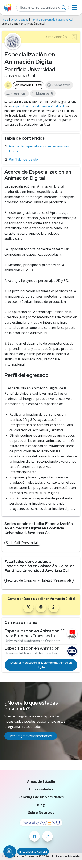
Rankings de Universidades (41, 797)
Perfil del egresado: (23, 159)
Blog (41, 804)
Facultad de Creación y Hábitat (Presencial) (38, 580)
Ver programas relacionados (31, 736)
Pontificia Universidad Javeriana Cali (52, 19)
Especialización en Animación (32, 648)
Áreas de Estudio (41, 781)
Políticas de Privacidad (66, 856)
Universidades (19, 19)
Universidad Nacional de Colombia (31, 653)
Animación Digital (28, 85)
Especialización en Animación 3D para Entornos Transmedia (35, 633)
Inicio (5, 19)
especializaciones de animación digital (38, 106)
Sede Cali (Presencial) (22, 542)
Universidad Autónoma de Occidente (33, 641)
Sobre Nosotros (41, 812)
